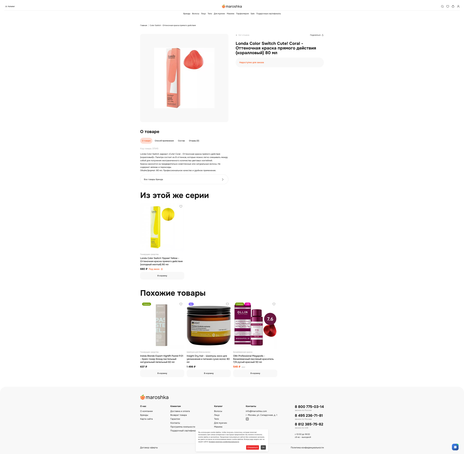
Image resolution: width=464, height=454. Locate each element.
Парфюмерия (242, 13)
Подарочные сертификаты (268, 13)
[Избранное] (447, 6)
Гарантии (175, 419)
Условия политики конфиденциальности (224, 442)
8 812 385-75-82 (309, 424)
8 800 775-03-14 (309, 407)
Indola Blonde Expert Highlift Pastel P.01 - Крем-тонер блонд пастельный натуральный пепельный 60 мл (161, 359)
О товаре (146, 140)
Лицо (203, 13)
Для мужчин (219, 13)
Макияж (230, 13)
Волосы (195, 13)
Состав (181, 140)
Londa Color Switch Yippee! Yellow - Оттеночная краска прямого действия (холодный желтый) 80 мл (161, 261)
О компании (146, 411)
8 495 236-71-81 (309, 416)
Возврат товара (178, 415)
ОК (263, 447)
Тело (210, 13)
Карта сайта (146, 419)
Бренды (186, 13)
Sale (252, 13)
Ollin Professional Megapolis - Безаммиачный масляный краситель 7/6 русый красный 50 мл (253, 359)
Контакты (175, 423)
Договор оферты (149, 447)
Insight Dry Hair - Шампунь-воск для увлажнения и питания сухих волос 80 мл (208, 359)
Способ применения (164, 140)
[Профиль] (458, 6)
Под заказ (154, 269)
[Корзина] (453, 6)
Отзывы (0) (194, 140)
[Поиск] (442, 6)
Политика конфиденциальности (307, 447)
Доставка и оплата (180, 411)
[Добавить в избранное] (180, 206)
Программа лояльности (182, 426)
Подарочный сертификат (183, 430)
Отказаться (252, 447)
